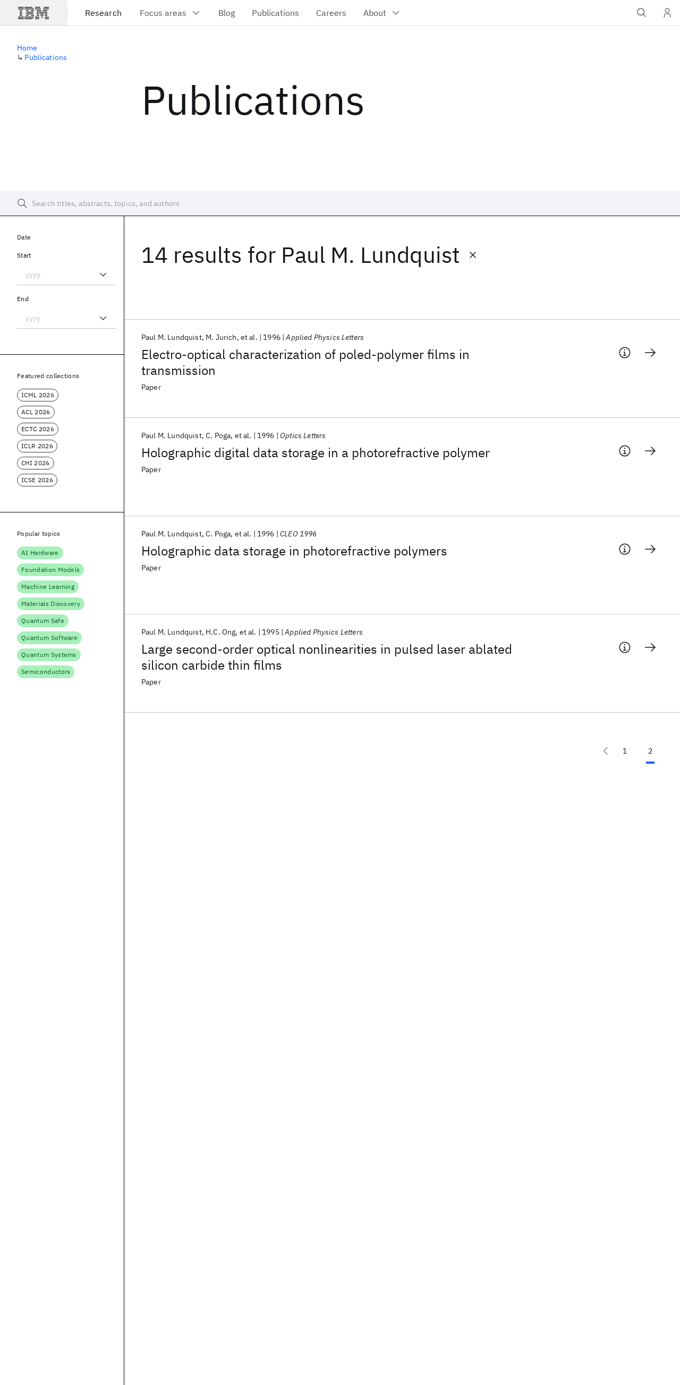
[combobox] (66, 274)
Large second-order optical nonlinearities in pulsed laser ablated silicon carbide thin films (326, 657)
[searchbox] (340, 203)
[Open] (103, 274)
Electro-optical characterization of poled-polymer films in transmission (305, 362)
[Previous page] (605, 751)
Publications (45, 57)
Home (27, 48)
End (23, 299)
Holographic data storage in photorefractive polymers (294, 551)
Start (24, 255)
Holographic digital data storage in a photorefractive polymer (315, 452)
